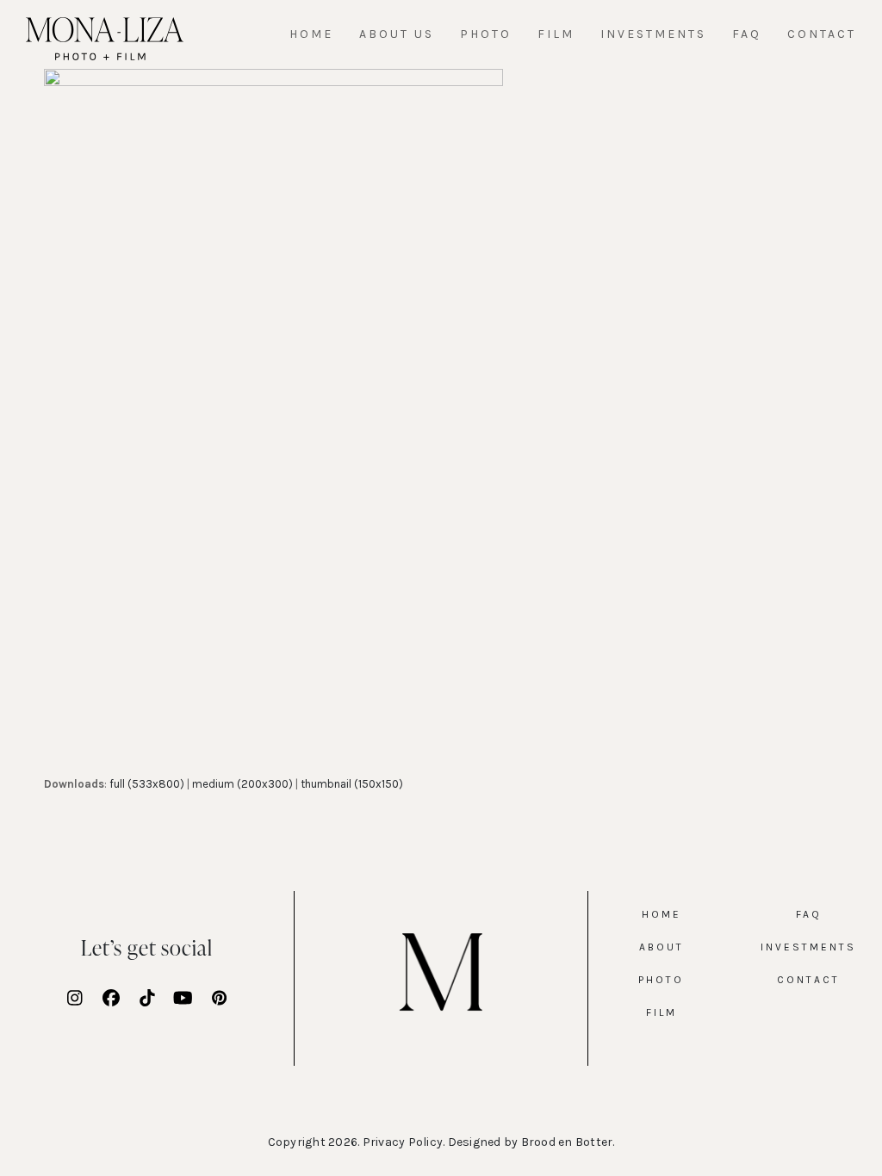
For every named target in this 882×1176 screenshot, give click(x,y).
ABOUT (661, 947)
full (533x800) (146, 783)
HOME (661, 914)
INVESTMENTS (808, 947)
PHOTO (661, 980)
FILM (661, 1012)
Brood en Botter (567, 1142)
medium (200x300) (242, 783)
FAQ (809, 914)
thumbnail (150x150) (352, 783)
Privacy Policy (403, 1142)
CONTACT (808, 980)
